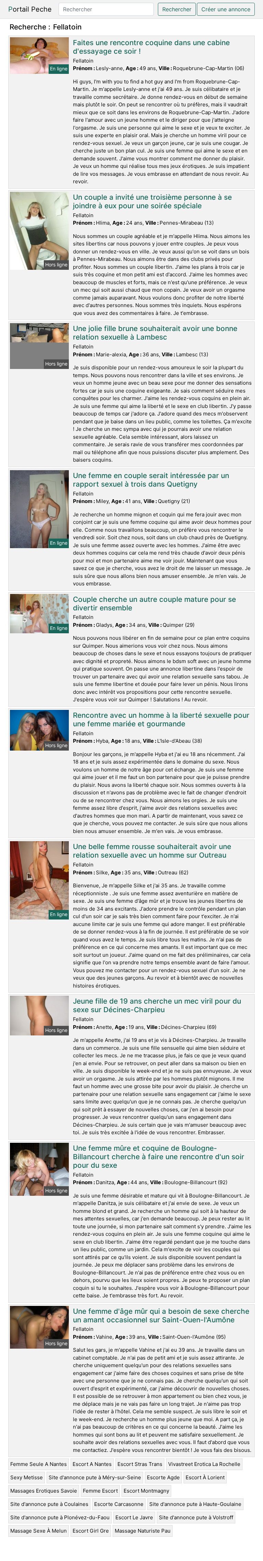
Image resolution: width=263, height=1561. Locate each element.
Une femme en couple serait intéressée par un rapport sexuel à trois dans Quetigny (151, 479)
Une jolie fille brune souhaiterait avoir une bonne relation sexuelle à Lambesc (155, 332)
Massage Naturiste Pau (143, 1530)
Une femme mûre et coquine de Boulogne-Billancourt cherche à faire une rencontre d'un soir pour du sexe (158, 1156)
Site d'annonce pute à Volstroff (196, 1517)
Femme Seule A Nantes (38, 1464)
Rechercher (176, 9)
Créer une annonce (225, 9)
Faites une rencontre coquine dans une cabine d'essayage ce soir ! (151, 46)
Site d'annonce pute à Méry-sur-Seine (95, 1477)
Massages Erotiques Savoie (43, 1490)
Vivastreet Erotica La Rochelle (204, 1464)
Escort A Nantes (92, 1464)
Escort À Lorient (205, 1477)
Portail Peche (30, 9)
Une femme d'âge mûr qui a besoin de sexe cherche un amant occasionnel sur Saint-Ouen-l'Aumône (161, 1315)
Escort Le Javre (134, 1517)
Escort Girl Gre (91, 1530)
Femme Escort (100, 1490)
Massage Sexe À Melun (38, 1530)
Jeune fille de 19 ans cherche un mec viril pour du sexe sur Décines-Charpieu (157, 1005)
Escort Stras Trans (139, 1464)
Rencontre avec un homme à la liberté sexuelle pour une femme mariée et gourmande (161, 719)
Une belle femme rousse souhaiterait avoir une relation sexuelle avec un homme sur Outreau (152, 850)
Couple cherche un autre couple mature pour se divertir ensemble (154, 603)
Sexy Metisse (26, 1477)
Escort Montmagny (146, 1490)
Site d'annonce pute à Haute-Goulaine (195, 1504)
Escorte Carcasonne (118, 1504)
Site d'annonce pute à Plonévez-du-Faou (60, 1517)
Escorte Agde (163, 1477)
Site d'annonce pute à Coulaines (49, 1504)
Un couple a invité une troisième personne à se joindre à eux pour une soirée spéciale (152, 201)
